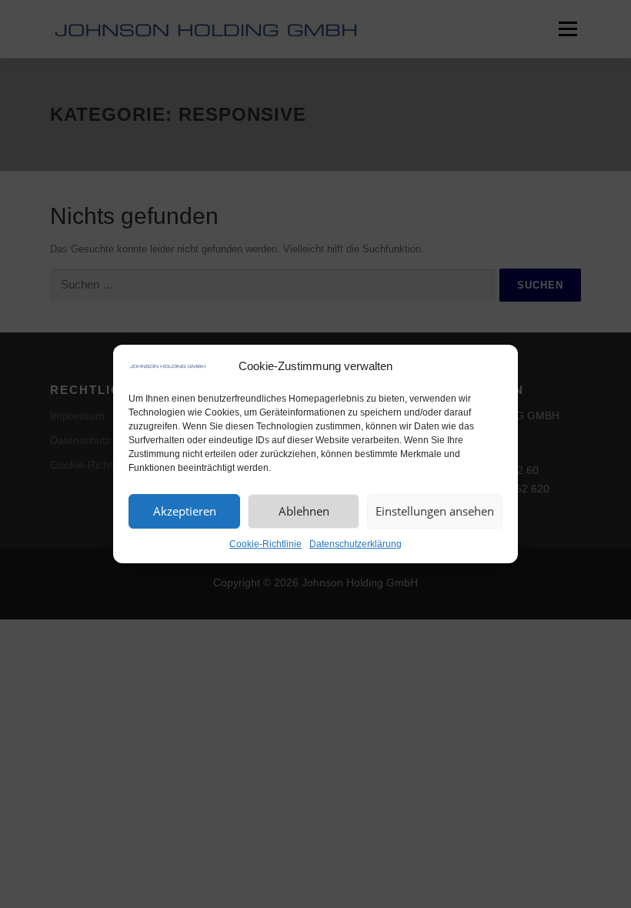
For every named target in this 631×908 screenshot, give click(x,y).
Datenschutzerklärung (355, 544)
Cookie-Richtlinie (265, 544)
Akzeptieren (184, 511)
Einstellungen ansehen (435, 511)
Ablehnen (304, 511)
